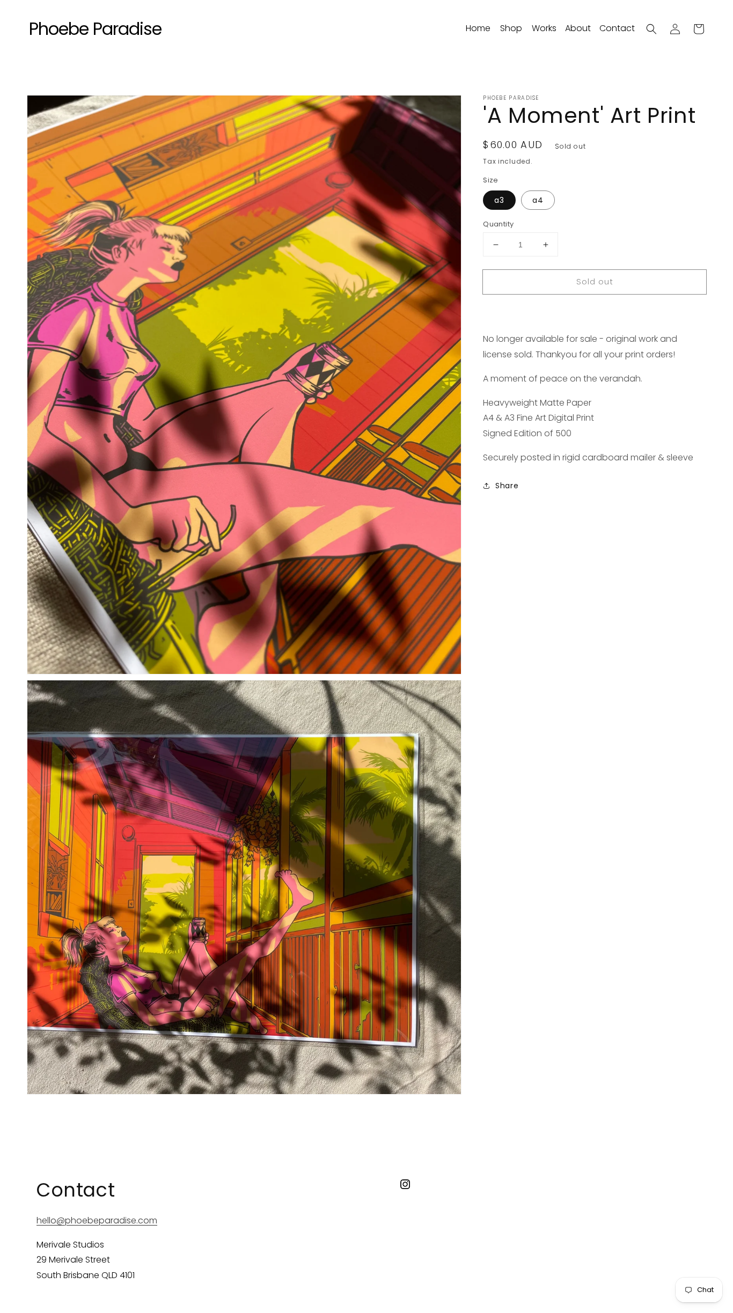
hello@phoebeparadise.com (96, 1220)
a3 (499, 200)
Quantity (498, 224)
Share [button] (506, 485)
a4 (538, 200)
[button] (651, 29)
